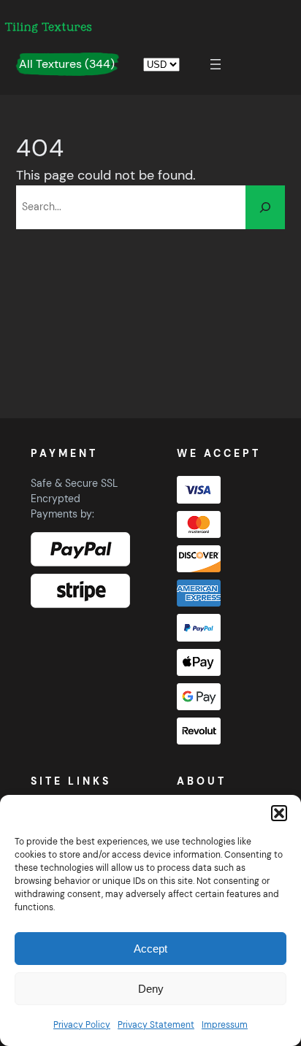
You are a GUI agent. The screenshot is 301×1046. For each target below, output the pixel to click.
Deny (151, 988)
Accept (150, 948)
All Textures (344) (67, 64)
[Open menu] (215, 64)
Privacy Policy (81, 1025)
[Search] (265, 207)
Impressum (225, 1025)
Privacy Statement (156, 1025)
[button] (279, 813)
